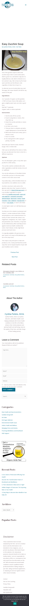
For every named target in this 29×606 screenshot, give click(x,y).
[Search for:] (14, 396)
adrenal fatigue (6, 198)
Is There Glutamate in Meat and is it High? (13, 484)
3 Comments (6, 274)
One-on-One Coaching (9, 581)
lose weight (10, 202)
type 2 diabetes (12, 200)
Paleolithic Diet (7, 590)
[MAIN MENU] (25, 5)
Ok (15, 603)
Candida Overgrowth (7, 415)
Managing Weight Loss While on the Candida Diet (13, 272)
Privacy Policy (6, 584)
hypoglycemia (20, 200)
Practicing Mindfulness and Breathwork (12, 431)
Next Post (15, 257)
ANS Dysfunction (7, 592)
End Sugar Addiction (7, 420)
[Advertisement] (14, 25)
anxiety (19, 198)
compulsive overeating (16, 196)
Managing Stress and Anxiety (9, 428)
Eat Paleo (18, 47)
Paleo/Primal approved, (17, 190)
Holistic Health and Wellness (9, 425)
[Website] (14, 381)
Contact (5, 579)
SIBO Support (5, 433)
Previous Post (15, 252)
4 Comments (6, 286)
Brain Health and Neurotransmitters (11, 412)
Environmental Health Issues (9, 422)
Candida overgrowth (13, 194)
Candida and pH (8, 284)
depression (14, 198)
